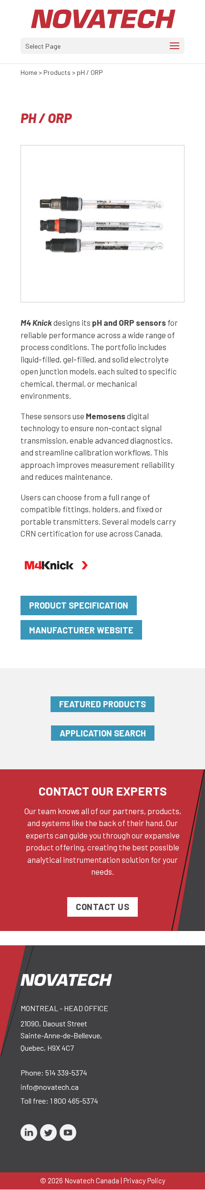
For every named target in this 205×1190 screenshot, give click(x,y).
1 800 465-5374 (74, 1100)
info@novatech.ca (49, 1086)
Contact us (102, 906)
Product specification (78, 605)
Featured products (102, 704)
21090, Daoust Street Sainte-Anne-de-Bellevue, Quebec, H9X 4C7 (61, 1035)
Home (28, 72)
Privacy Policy (144, 1180)
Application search (103, 733)
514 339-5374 (66, 1072)
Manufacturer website (81, 630)
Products (57, 72)
